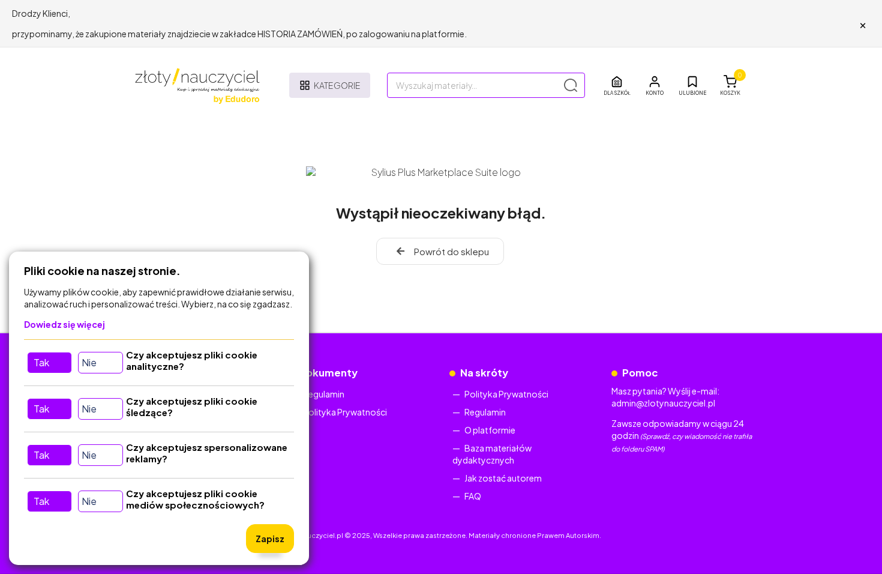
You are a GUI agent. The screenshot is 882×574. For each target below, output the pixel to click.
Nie (89, 362)
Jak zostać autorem (503, 478)
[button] (654, 85)
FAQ (472, 496)
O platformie (489, 429)
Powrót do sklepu (451, 251)
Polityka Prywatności (345, 411)
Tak (41, 362)
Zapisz (270, 538)
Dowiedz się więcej (64, 324)
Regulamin (323, 393)
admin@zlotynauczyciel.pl (663, 402)
